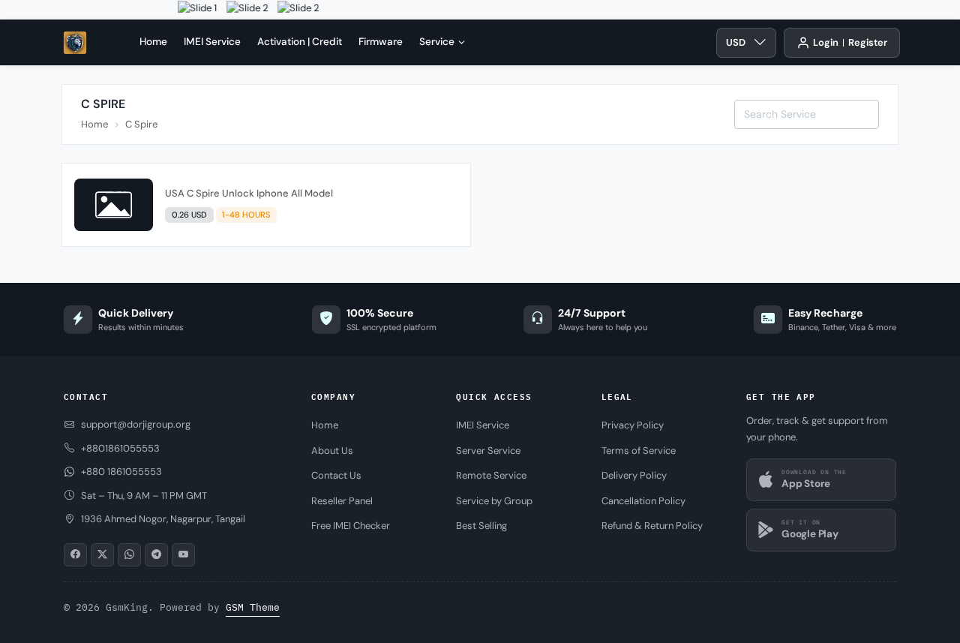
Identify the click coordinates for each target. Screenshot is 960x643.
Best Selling (481, 525)
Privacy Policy (633, 425)
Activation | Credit (299, 41)
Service (436, 41)
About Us (332, 450)
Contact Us (336, 475)
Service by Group (494, 500)
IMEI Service (212, 41)
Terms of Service (639, 450)
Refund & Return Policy (652, 525)
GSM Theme (253, 607)
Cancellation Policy (644, 500)
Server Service (488, 450)
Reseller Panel (342, 500)
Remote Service (491, 475)
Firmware (380, 41)
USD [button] (736, 42)
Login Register (850, 42)
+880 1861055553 (121, 471)
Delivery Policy (634, 475)
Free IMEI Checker (350, 525)
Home (153, 41)
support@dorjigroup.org (135, 424)
